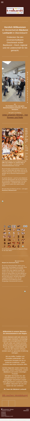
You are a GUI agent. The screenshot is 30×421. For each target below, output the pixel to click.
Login (27, 409)
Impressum (3, 414)
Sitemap (12, 409)
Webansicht (26, 410)
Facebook (3, 413)
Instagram (3, 412)
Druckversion (6, 409)
